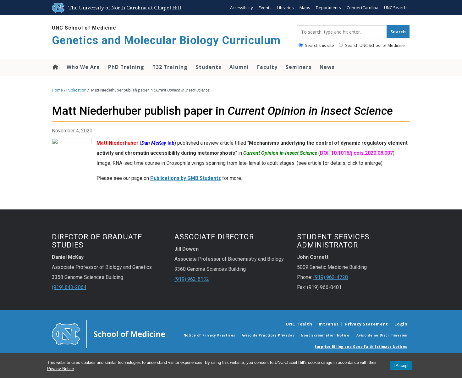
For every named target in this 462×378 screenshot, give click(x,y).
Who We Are (83, 67)
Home (55, 67)
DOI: (356, 153)
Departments (328, 7)
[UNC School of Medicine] (108, 333)
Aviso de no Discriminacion (382, 335)
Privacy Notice (60, 368)
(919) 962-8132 (191, 279)
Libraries (285, 7)
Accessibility (241, 7)
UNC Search (395, 7)
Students (208, 67)
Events (265, 7)
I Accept (401, 365)
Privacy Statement (366, 324)
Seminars (298, 67)
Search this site (319, 45)
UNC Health (299, 324)
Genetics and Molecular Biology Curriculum (166, 40)
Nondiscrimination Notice (325, 335)
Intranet (329, 324)
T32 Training (170, 67)
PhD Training (126, 67)
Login (401, 324)
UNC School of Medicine (84, 28)
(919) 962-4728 (330, 277)
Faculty (267, 67)
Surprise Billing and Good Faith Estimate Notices (361, 346)
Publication (76, 90)
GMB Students (204, 178)
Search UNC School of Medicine (374, 45)
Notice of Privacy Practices (209, 335)
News (327, 67)
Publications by (168, 178)
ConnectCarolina (362, 7)
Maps (305, 7)
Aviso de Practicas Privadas (268, 335)
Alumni (239, 67)
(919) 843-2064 (69, 287)
